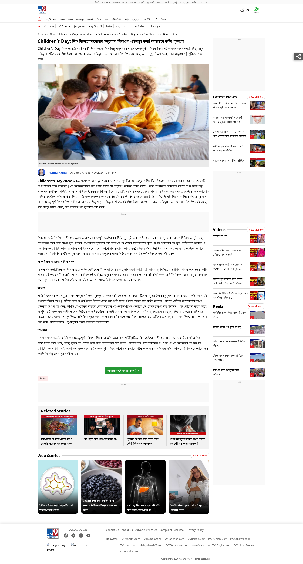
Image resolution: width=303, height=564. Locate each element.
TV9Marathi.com (130, 538)
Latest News (225, 96)
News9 (116, 2)
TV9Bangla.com (196, 538)
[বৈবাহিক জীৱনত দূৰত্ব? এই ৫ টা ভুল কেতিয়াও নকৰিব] (189, 462)
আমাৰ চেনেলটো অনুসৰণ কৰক (120, 370)
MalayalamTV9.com (151, 545)
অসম (62, 19)
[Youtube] (88, 535)
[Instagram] (81, 535)
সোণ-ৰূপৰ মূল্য (154, 26)
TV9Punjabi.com (217, 538)
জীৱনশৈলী (116, 19)
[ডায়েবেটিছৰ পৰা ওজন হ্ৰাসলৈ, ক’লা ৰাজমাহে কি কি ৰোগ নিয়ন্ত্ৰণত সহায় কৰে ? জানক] (101, 462)
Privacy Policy (195, 530)
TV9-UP (203, 2)
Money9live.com (130, 551)
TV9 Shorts (63, 26)
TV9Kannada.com (173, 538)
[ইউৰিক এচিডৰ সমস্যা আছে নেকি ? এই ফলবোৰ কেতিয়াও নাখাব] (58, 462)
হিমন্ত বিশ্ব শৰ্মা (95, 26)
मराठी (141, 2)
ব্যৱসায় (90, 19)
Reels (218, 306)
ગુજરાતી (150, 2)
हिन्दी (97, 2)
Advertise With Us (146, 530)
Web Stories (49, 455)
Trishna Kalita (57, 173)
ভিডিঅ (164, 19)
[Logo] (42, 10)
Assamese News (47, 34)
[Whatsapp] (255, 10)
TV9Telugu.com (151, 538)
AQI (248, 10)
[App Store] (81, 547)
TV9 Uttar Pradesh (244, 545)
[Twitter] (73, 535)
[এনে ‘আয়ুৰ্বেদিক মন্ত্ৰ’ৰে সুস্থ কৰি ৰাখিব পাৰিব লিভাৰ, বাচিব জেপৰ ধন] (145, 462)
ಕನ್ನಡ (124, 2)
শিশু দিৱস (43, 378)
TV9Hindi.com (128, 545)
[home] (40, 19)
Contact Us (112, 530)
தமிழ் (174, 2)
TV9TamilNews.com (177, 545)
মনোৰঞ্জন (80, 19)
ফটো (156, 19)
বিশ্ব (127, 19)
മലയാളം (184, 2)
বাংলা (159, 2)
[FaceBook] (66, 535)
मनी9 (194, 2)
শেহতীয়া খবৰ (50, 19)
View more (198, 455)
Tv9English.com (221, 545)
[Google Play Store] (57, 547)
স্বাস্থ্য (117, 26)
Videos (219, 229)
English (106, 2)
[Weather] (243, 10)
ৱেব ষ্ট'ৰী (146, 19)
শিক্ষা (99, 19)
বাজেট (43, 26)
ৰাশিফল (127, 26)
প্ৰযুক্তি (136, 19)
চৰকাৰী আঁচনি (139, 26)
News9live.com (200, 545)
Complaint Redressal (172, 530)
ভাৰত (70, 19)
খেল (107, 19)
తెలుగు (133, 2)
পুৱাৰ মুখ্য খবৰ (79, 26)
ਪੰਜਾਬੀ (167, 2)
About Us (127, 530)
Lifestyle (64, 34)
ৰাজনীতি (108, 26)
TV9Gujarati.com (240, 538)
